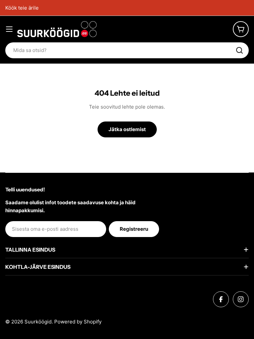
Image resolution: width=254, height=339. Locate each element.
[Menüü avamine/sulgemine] (9, 29)
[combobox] (127, 50)
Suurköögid (38, 321)
